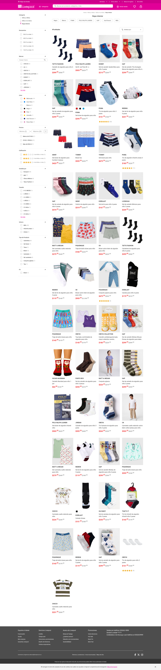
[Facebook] (135, 655)
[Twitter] (138, 655)
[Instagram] (142, 655)
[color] (77, 109)
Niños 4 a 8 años (27, 21)
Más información (112, 667)
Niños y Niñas (26, 18)
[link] (62, 55)
